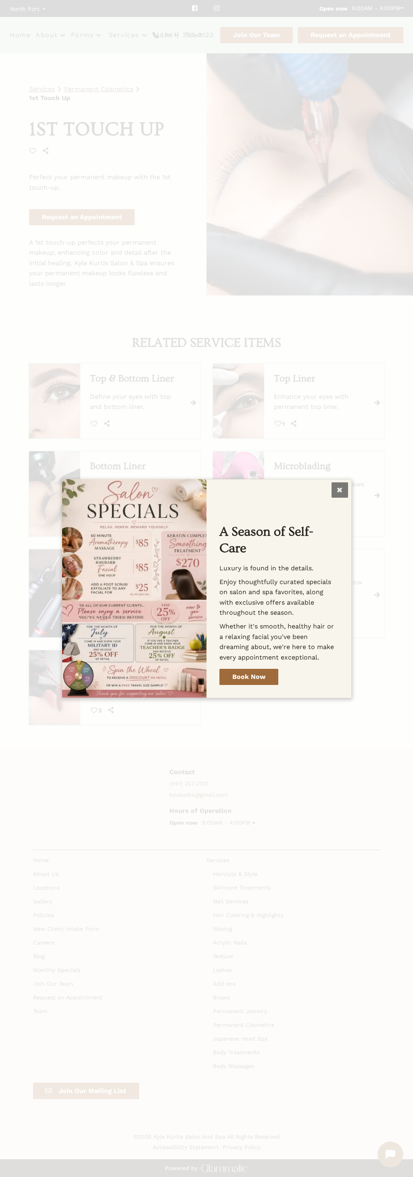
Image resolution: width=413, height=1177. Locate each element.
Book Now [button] (248, 677)
